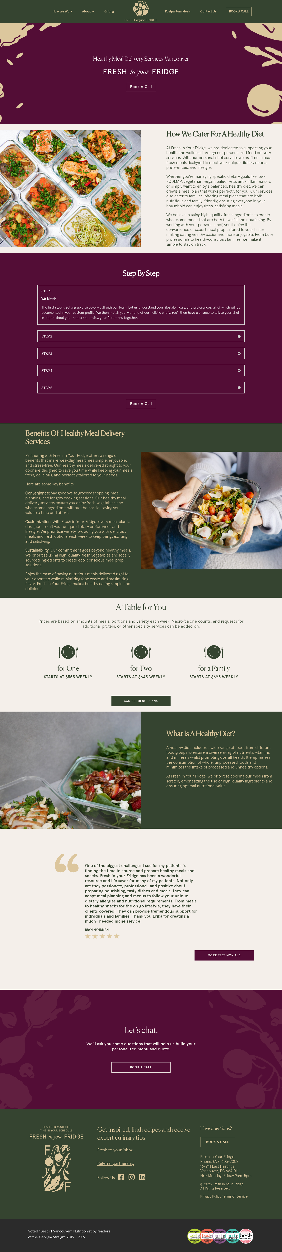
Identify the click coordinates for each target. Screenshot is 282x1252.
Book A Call (141, 87)
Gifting (109, 11)
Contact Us (208, 11)
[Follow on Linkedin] (142, 1177)
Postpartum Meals (177, 11)
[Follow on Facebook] (121, 1177)
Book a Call (239, 11)
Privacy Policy (210, 1196)
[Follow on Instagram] (132, 1177)
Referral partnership (115, 1164)
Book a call (141, 1067)
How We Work (62, 11)
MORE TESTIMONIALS (224, 955)
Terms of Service (235, 1196)
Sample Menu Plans (141, 701)
